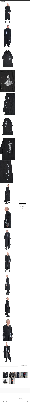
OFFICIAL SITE (3, 401)
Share (22, 365)
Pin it (26, 365)
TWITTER (27, 401)
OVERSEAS (6, 401)
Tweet (24, 365)
